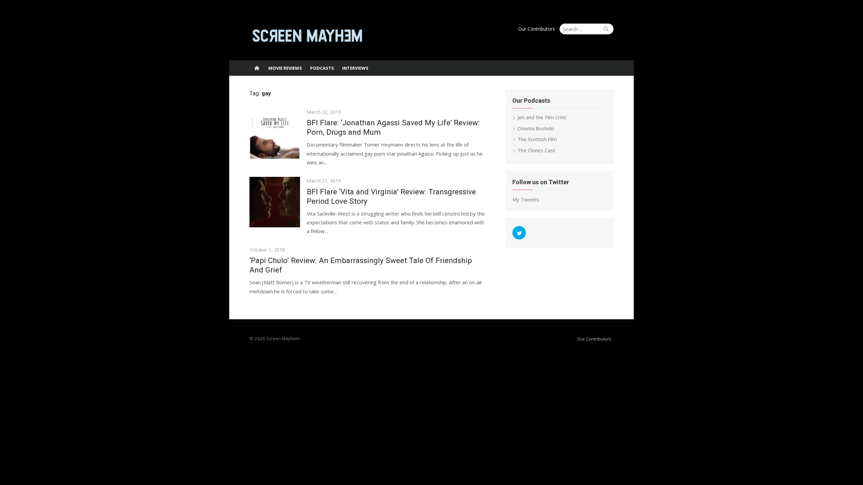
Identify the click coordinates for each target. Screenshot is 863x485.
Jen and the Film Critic (542, 117)
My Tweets (525, 199)
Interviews (355, 68)
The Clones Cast (536, 150)
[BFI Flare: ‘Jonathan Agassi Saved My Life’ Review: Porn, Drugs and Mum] (274, 133)
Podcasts (322, 68)
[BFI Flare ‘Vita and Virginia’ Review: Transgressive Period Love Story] (274, 202)
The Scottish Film (537, 139)
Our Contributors (536, 29)
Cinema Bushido (535, 128)
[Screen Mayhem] (256, 68)
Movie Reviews (285, 68)
